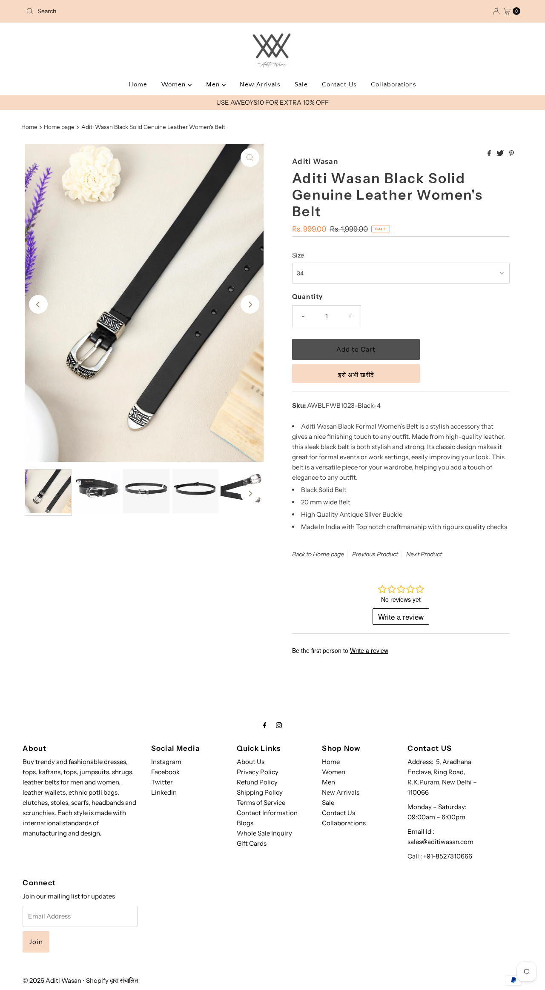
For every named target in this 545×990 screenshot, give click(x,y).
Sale (301, 84)
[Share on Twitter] (500, 153)
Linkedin (164, 792)
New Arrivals (260, 84)
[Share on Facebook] (490, 153)
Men (214, 84)
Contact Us (339, 84)
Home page (59, 126)
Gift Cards (252, 843)
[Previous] (38, 304)
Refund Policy (257, 782)
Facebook (165, 772)
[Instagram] (279, 725)
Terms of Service (261, 802)
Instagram (166, 762)
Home (138, 84)
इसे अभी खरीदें (356, 375)
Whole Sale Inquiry (264, 833)
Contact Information (267, 813)
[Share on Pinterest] (511, 153)
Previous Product (375, 554)
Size (298, 255)
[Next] (250, 304)
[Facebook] (265, 725)
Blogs (245, 823)
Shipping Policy (260, 792)
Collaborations (393, 84)
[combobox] (103, 11)
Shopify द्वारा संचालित (112, 980)
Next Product (424, 554)
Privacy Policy (257, 772)
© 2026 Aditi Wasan (52, 980)
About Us (250, 762)
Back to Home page (318, 554)
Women (174, 84)
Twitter (162, 782)
